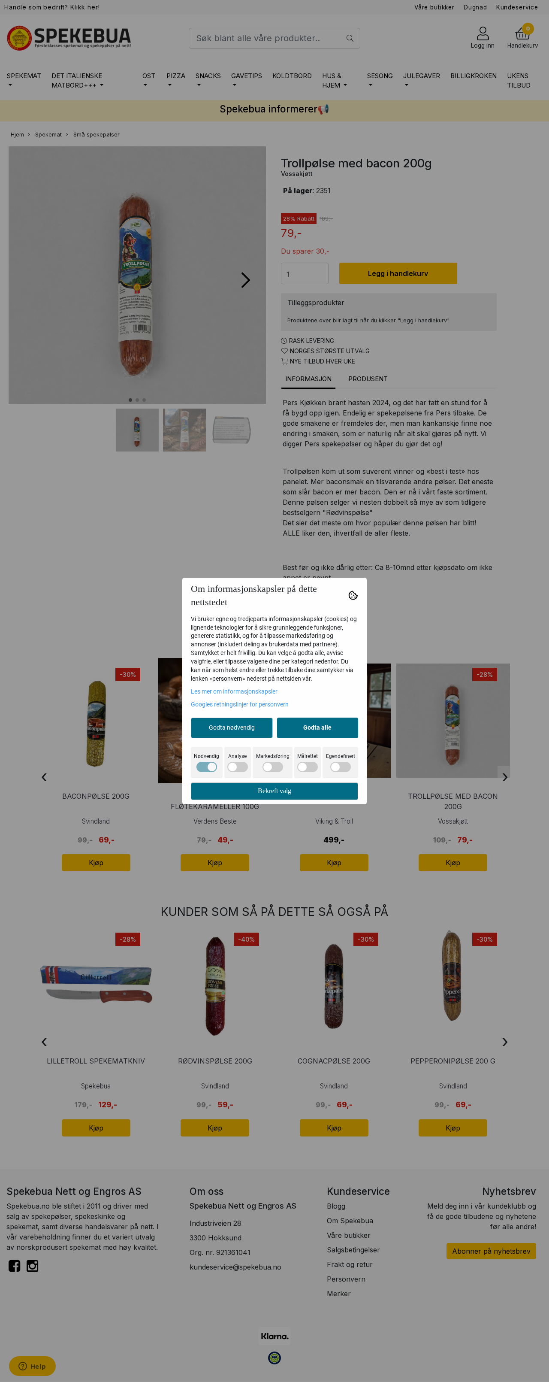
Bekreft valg (274, 790)
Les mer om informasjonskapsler (234, 691)
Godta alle (317, 727)
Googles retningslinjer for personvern (240, 704)
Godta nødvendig (232, 727)
